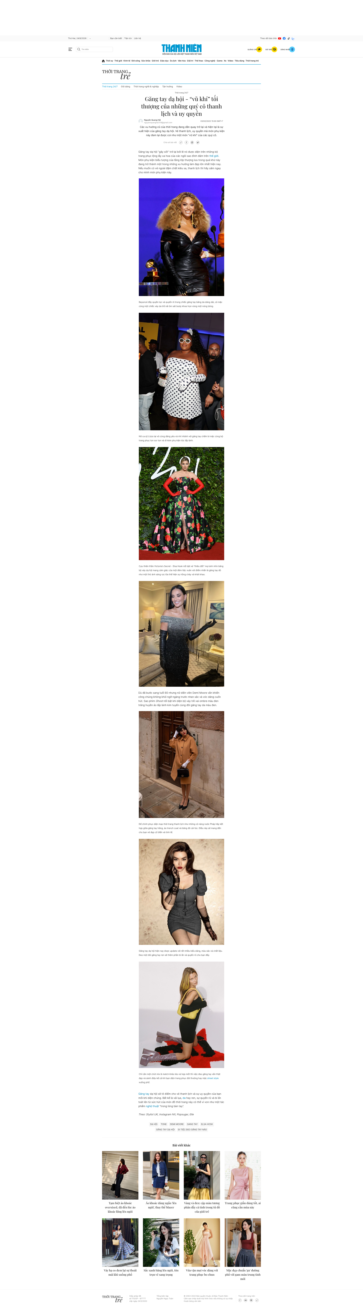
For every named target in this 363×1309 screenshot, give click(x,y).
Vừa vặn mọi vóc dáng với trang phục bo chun (202, 1272)
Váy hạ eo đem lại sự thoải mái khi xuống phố (120, 1272)
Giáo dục (164, 61)
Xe (225, 61)
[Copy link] (180, 142)
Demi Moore (177, 1124)
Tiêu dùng (239, 61)
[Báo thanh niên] (182, 49)
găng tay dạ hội (165, 1129)
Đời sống (136, 61)
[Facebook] (284, 38)
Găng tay (143, 1093)
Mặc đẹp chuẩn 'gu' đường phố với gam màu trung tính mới (243, 1274)
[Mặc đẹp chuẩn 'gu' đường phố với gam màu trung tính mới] (243, 1242)
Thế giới (118, 61)
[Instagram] (251, 1300)
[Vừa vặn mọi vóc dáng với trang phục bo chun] (202, 1242)
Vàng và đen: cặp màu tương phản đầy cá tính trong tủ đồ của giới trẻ (202, 1207)
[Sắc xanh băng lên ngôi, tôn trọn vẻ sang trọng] (161, 1242)
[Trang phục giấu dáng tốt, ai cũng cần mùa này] (243, 1175)
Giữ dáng (125, 86)
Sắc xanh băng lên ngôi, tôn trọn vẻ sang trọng (161, 1272)
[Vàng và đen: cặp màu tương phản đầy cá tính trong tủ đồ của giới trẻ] (202, 1175)
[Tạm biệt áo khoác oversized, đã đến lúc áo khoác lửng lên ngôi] (120, 1175)
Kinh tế (127, 61)
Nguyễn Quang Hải (152, 120)
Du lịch (173, 61)
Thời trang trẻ (252, 61)
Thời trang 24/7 (110, 86)
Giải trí (190, 61)
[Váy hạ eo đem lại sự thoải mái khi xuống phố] (120, 1242)
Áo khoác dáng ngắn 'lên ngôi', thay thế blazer (161, 1205)
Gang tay (192, 1124)
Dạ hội (153, 1124)
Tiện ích (128, 38)
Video (230, 61)
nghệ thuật (152, 1106)
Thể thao (199, 61)
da (184, 1098)
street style (213, 1078)
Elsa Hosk (207, 1124)
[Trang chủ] (103, 61)
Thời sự (109, 61)
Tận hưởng (167, 86)
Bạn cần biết (116, 38)
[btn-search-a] (79, 49)
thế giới (213, 156)
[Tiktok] (288, 38)
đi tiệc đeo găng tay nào (192, 1129)
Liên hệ (137, 38)
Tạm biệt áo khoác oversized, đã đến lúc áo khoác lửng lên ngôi (120, 1207)
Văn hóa (182, 61)
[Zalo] (293, 38)
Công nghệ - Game (213, 61)
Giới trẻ (155, 61)
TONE (164, 1124)
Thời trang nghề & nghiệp (146, 86)
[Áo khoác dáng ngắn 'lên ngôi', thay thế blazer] (161, 1175)
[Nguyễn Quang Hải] (140, 121)
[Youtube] (279, 38)
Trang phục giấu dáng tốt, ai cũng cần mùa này (243, 1205)
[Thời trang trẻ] (118, 75)
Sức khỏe (145, 61)
